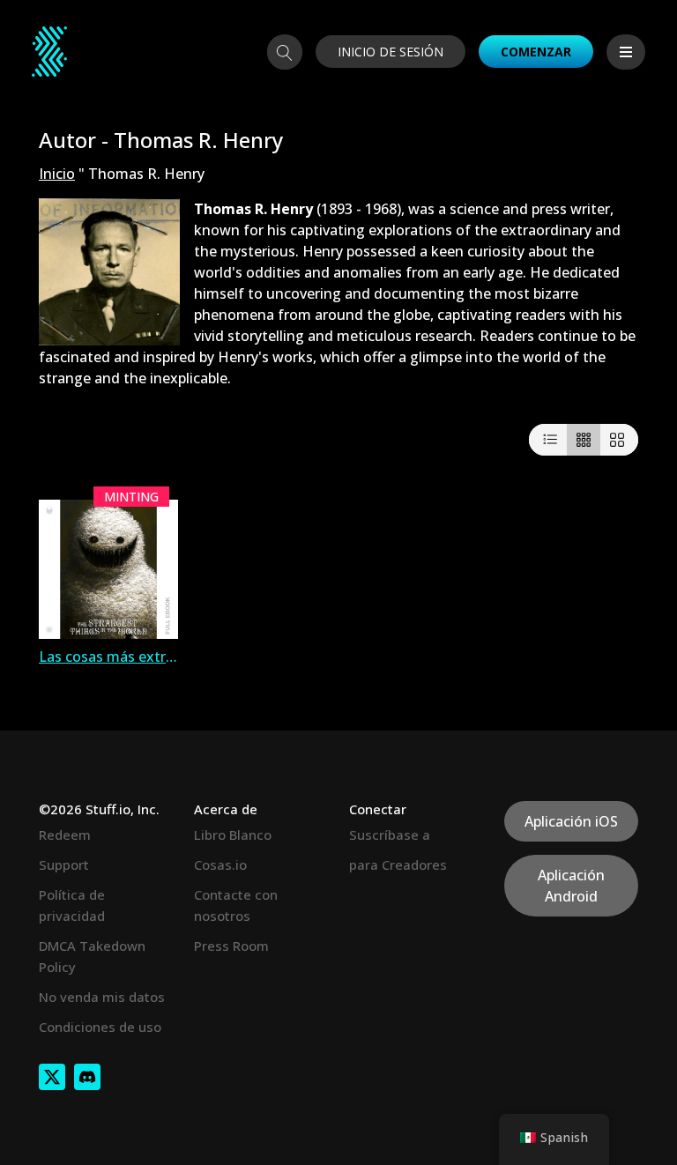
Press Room (231, 945)
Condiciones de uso (100, 1026)
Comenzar (536, 51)
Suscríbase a (389, 834)
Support (64, 864)
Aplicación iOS (571, 821)
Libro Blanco (233, 834)
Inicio (57, 173)
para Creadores (398, 864)
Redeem (65, 834)
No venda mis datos (102, 996)
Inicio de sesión (390, 51)
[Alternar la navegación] (625, 52)
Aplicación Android (571, 885)
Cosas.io (220, 864)
